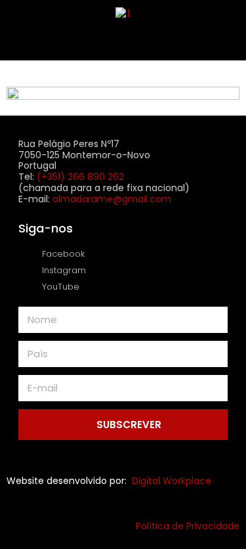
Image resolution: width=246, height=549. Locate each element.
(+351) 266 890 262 (80, 176)
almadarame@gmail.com (111, 199)
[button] (123, 39)
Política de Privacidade (187, 526)
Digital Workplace (171, 480)
